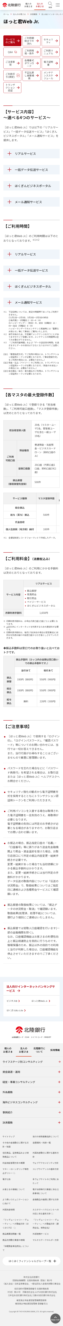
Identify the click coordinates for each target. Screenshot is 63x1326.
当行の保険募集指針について (46, 1136)
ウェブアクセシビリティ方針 (45, 1162)
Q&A (10, 52)
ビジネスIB (12, 1000)
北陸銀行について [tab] (39, 1050)
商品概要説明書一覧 (12, 1233)
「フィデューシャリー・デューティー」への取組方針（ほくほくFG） (16, 1223)
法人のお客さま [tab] (23, 1050)
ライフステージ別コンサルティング (23, 1061)
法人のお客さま (40, 5)
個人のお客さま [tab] (8, 1050)
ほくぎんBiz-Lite (15, 1010)
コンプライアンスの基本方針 (46, 1169)
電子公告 (7, 1179)
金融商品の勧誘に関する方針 (46, 1199)
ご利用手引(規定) (10, 75)
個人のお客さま (28, 5)
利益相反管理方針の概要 (14, 1162)
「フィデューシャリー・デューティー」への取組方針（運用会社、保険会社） (46, 1223)
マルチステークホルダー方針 (46, 1239)
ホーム (6, 14)
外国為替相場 (9, 1209)
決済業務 (33, 14)
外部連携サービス (41, 1233)
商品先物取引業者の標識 (14, 1239)
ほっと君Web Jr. (40, 1000)
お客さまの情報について (14, 1189)
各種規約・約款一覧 (42, 1142)
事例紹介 (8, 1112)
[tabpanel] (31, 1093)
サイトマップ (9, 1136)
